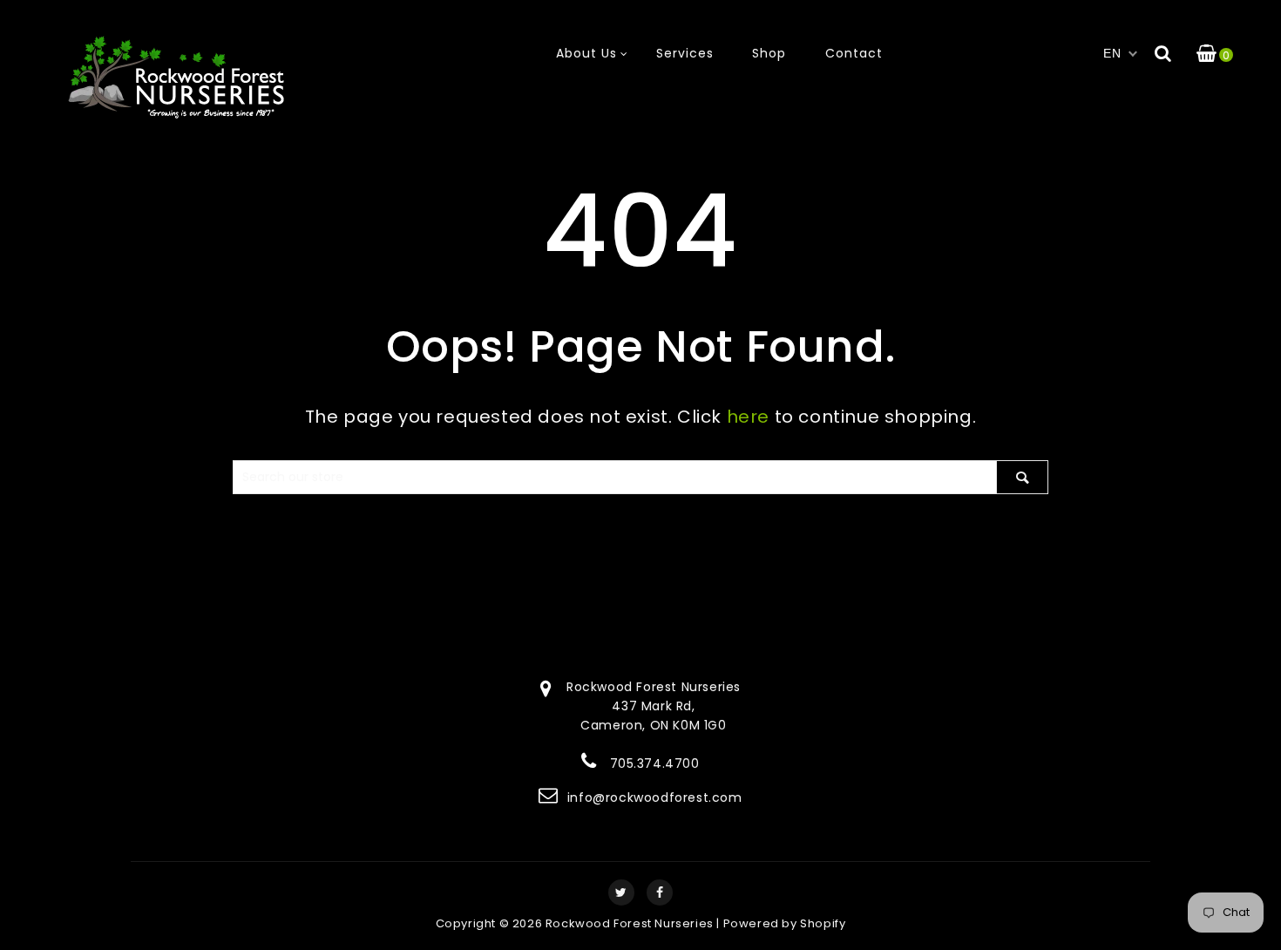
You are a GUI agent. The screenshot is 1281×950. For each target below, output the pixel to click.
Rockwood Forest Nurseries (630, 923)
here (748, 416)
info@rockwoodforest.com (654, 797)
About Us (586, 53)
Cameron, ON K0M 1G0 (653, 725)
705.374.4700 (655, 763)
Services (685, 53)
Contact (854, 53)
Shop (769, 53)
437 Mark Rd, (653, 706)
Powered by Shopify (784, 923)
